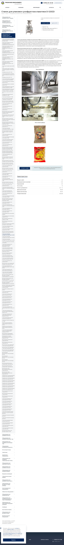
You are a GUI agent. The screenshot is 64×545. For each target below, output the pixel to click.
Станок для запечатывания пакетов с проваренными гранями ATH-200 (7, 330)
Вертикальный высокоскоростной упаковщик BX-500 (7, 357)
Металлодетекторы (6, 449)
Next (37, 26)
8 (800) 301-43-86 (48, 3)
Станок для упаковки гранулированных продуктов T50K (7, 179)
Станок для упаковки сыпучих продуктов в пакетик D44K (7, 140)
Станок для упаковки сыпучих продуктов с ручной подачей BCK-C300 (7, 412)
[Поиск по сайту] (60, 7)
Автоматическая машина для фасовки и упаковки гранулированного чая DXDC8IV (8, 282)
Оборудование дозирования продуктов (7, 447)
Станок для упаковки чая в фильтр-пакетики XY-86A (7, 294)
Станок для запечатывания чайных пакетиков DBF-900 (7, 272)
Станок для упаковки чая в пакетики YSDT (7, 261)
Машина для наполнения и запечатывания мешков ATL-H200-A (7, 323)
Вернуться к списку (6, 528)
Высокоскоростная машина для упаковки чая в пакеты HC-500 (8, 264)
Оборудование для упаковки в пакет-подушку (7, 18)
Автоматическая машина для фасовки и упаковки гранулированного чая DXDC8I (7, 275)
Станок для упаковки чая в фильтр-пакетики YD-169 (7, 297)
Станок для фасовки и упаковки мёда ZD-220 (8, 84)
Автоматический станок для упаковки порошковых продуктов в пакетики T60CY (8, 119)
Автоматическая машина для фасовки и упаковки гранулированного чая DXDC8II (8, 279)
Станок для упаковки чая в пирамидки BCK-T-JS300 (7, 404)
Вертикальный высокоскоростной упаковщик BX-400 (7, 360)
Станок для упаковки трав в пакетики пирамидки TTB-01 (7, 248)
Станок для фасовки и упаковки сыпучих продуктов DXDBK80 (8, 79)
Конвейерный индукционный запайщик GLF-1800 (7, 95)
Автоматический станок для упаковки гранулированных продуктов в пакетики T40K (7, 148)
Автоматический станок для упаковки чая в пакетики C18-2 (7, 183)
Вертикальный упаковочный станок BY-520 (7, 391)
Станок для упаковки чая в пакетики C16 (7, 171)
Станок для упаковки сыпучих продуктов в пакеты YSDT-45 (7, 259)
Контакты (51, 7)
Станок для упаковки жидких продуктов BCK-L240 (7, 423)
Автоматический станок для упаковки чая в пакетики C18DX (8, 161)
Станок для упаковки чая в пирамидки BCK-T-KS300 (7, 409)
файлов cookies (11, 529)
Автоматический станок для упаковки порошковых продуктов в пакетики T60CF (8, 123)
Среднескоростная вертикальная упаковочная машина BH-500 (8, 389)
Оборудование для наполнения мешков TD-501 (8, 216)
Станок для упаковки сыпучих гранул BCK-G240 (7, 428)
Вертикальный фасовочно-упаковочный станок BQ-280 (7, 366)
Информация (36, 7)
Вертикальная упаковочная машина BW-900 (7, 340)
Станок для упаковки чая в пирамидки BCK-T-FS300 (7, 407)
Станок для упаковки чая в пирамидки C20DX (7, 211)
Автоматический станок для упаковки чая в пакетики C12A (7, 163)
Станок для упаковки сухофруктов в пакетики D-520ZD (8, 234)
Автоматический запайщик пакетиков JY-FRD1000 (7, 253)
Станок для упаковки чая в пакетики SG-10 (7, 126)
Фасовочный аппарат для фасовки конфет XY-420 (7, 431)
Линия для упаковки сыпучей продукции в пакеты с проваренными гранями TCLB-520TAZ (7, 63)
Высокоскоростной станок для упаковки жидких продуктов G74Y (8, 115)
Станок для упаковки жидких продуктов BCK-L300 (7, 421)
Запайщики (4, 507)
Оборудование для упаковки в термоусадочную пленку (7, 459)
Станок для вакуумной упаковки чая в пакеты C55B (8, 137)
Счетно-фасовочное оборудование (6, 489)
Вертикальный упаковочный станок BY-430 (7, 394)
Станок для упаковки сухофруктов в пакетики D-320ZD (8, 240)
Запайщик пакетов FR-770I (7, 77)
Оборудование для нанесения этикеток (6, 464)
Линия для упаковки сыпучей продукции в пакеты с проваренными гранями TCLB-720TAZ (7, 58)
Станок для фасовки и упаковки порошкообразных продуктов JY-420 (8, 74)
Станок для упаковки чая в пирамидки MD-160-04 (7, 302)
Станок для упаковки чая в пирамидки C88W (7, 174)
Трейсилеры (4, 452)
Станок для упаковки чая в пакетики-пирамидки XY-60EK (7, 256)
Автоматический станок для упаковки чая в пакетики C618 (7, 169)
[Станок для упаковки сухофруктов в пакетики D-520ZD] (29, 26)
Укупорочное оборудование (5, 455)
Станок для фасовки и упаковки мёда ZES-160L (8, 82)
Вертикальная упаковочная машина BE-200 (7, 343)
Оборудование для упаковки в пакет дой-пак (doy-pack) (7, 30)
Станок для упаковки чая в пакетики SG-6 (7, 109)
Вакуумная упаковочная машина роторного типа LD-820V (8, 224)
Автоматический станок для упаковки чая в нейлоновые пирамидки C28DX (7, 199)
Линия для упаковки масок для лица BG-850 (8, 55)
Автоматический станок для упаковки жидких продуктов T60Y (7, 131)
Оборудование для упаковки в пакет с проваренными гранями (7, 35)
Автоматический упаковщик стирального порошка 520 (7, 99)
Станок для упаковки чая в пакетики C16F (7, 155)
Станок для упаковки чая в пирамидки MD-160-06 (7, 300)
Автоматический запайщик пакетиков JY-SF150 (7, 251)
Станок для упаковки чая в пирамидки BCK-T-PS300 (7, 402)
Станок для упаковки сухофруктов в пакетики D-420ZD (8, 237)
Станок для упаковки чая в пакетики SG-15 (7, 107)
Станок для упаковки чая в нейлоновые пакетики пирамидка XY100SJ (7, 245)
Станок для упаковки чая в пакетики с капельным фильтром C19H (8, 205)
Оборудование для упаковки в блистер (6, 435)
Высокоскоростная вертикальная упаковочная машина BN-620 (7, 369)
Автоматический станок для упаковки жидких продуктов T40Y (7, 158)
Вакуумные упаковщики (7, 473)
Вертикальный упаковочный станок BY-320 (7, 397)
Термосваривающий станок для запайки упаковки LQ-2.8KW (8, 87)
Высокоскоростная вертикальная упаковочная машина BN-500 (7, 373)
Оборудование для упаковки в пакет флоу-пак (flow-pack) (7, 26)
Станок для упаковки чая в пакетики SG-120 (7, 145)
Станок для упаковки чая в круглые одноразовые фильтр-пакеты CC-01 (8, 311)
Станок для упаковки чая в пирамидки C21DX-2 (7, 203)
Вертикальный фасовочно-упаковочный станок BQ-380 (7, 364)
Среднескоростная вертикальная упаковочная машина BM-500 (8, 381)
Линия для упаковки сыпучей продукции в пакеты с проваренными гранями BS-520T (8, 43)
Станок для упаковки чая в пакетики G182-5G (7, 185)
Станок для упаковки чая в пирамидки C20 (7, 176)
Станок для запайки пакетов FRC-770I (8, 66)
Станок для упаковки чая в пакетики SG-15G (7, 104)
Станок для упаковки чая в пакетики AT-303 (7, 292)
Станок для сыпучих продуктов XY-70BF (8, 321)
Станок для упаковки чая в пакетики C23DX (7, 166)
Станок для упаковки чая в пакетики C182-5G (7, 142)
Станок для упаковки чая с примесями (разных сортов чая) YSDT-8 (8, 266)
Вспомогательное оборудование (6, 516)
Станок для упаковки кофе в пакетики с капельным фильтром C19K (8, 188)
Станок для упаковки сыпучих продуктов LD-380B (7, 227)
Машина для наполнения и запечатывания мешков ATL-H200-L (7, 327)
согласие (17, 528)
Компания (21, 7)
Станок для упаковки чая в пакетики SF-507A (7, 305)
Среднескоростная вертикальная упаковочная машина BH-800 (8, 384)
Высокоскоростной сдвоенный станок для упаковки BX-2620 (8, 345)
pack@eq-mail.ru (57, 541)
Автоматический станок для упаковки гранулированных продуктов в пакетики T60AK (7, 151)
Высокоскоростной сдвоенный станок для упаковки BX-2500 (8, 348)
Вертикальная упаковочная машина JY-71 (7, 222)
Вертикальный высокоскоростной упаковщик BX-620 (7, 353)
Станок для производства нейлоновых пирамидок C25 (7, 191)
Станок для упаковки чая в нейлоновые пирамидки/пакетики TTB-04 (7, 315)
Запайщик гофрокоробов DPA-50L (7, 92)
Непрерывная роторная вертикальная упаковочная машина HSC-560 (7, 337)
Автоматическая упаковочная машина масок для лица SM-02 (7, 232)
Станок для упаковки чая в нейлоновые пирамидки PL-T (7, 270)
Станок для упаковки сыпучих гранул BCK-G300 (7, 426)
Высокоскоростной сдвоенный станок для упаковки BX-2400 (8, 350)
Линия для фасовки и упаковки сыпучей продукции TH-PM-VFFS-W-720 (8, 69)
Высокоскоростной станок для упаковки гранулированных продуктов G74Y (8, 112)
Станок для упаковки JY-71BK (7, 96)
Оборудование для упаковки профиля (6, 471)
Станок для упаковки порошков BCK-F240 (8, 418)
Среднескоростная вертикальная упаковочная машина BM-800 (8, 376)
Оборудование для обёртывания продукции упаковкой (7, 503)
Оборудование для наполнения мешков (8, 214)
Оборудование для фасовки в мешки (6, 513)
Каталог (7, 7)
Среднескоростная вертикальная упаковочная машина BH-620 (8, 386)
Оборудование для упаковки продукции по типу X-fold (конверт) (7, 498)
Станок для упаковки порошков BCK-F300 (8, 416)
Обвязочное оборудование (7, 491)
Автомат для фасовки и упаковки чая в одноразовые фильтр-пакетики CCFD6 (8, 286)
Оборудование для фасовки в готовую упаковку (6, 484)
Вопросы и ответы (45, 539)
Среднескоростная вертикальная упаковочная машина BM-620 (8, 378)
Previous (21, 26)
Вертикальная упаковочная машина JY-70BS (7, 219)
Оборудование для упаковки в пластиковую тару (7, 442)
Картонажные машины (7, 509)
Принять (13, 540)
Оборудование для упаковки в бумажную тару (7, 439)
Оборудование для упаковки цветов (6, 495)
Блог (30, 539)
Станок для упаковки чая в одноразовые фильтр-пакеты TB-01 (8, 307)
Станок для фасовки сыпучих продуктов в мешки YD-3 (7, 318)
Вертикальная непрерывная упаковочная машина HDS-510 (7, 334)
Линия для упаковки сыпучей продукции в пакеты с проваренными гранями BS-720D (8, 51)
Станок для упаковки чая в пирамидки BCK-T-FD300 (7, 399)
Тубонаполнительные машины (6, 477)
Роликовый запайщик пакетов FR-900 (7, 289)
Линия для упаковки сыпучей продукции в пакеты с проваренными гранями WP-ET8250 (7, 48)
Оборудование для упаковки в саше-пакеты (7, 481)
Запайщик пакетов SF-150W (7, 72)
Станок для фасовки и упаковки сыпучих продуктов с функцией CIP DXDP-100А (8, 40)
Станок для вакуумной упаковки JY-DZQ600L (8, 242)
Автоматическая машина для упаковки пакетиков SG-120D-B (8, 101)
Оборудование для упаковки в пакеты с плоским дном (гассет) (7, 21)
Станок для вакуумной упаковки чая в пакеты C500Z (8, 196)
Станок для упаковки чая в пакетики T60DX (7, 135)
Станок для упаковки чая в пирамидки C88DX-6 (7, 209)
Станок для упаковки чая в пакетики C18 (7, 194)
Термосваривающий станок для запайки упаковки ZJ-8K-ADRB (8, 90)
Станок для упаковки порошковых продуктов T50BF (7, 129)
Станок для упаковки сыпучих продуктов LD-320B (7, 229)
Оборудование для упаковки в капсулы (6, 467)
